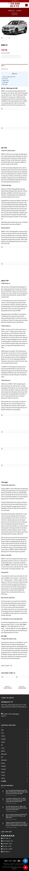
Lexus (2, 748)
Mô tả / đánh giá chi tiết (8, 76)
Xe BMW (18, 10)
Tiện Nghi (5, 82)
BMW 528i (7, 686)
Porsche (3, 769)
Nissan (3, 763)
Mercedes (4, 754)
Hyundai (3, 739)
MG (2, 757)
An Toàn (4, 84)
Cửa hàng (12, 863)
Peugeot (3, 766)
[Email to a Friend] (11, 56)
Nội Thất (4, 78)
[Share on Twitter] (8, 56)
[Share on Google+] (16, 56)
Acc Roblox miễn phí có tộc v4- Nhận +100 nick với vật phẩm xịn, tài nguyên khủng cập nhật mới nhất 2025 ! (16, 800)
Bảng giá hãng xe (21, 863)
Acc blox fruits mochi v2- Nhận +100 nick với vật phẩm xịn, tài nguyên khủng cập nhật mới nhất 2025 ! (16, 808)
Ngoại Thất (5, 80)
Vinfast (3, 778)
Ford (2, 733)
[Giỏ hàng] (26, 5)
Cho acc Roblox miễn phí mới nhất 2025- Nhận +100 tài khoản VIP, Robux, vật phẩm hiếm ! (16, 816)
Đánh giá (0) (4, 69)
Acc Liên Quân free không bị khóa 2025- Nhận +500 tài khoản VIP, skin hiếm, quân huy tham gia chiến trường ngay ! (17, 792)
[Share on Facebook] (5, 56)
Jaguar (3, 742)
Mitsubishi (4, 760)
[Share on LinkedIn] (19, 56)
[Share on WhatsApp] (2, 56)
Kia (2, 745)
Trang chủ (11, 10)
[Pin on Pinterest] (13, 56)
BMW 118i (21, 686)
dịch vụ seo (22, 867)
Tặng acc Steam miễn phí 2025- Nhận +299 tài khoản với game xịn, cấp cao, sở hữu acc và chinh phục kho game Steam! (17, 824)
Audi (2, 730)
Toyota (3, 775)
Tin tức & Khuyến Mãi (20, 864)
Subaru (3, 772)
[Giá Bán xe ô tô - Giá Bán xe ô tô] (14, 5)
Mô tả (2, 65)
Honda (3, 736)
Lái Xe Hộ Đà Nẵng (8, 864)
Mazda (3, 751)
